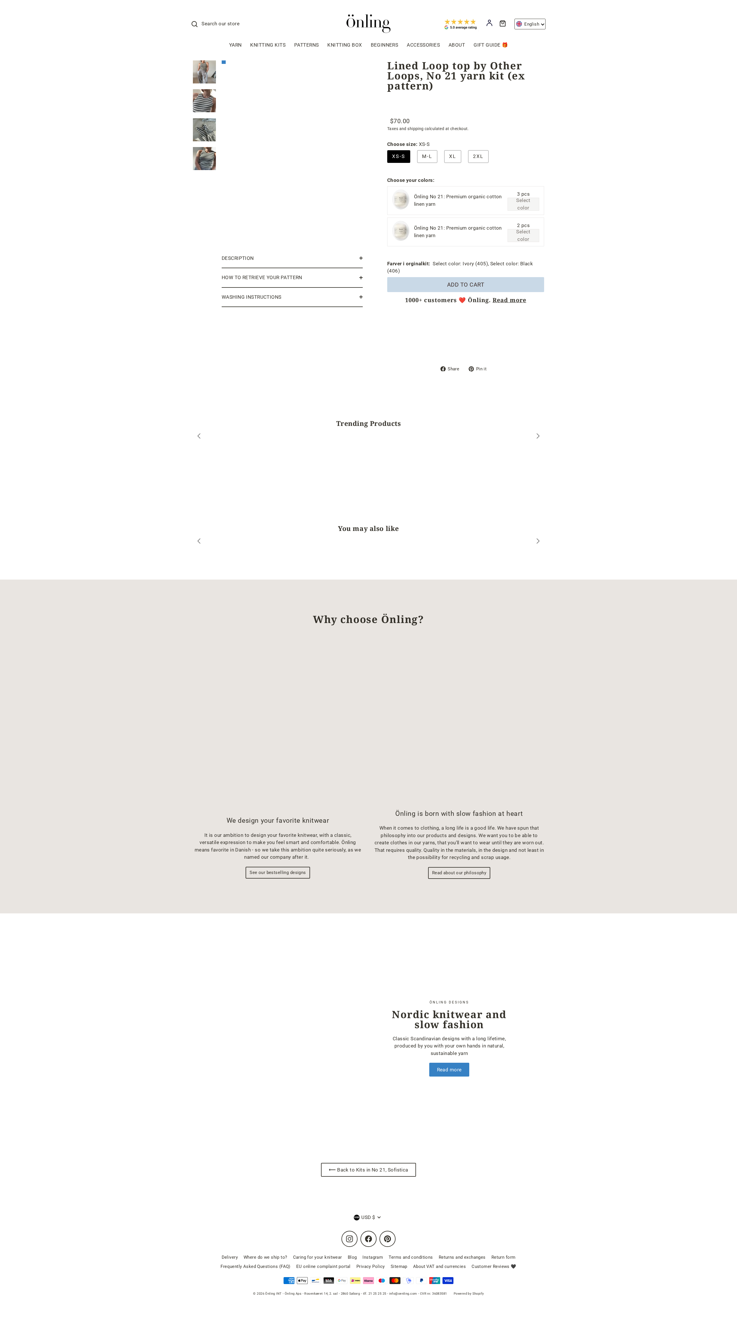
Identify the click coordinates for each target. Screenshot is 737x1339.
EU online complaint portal (323, 1266)
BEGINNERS (384, 45)
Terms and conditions (411, 1257)
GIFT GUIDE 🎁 (491, 45)
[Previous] (199, 437)
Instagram (372, 1257)
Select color (523, 204)
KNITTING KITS (268, 45)
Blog (352, 1257)
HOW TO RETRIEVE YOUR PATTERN (262, 277)
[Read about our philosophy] (459, 722)
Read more (509, 300)
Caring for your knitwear (317, 1257)
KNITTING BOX (344, 45)
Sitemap (399, 1266)
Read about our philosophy (459, 872)
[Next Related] (538, 542)
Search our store (221, 23)
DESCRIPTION (238, 258)
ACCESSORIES (423, 45)
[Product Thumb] (204, 71)
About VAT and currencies (439, 1266)
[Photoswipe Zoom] (292, 153)
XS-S (398, 156)
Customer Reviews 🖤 (494, 1266)
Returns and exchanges (462, 1257)
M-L (427, 156)
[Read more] (292, 1038)
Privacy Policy (370, 1266)
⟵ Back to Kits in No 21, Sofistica (368, 1170)
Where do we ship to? (265, 1257)
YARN (235, 45)
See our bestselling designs (278, 872)
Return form (503, 1257)
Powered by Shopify (469, 1294)
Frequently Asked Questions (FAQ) (255, 1266)
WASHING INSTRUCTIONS (252, 297)
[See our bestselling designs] (278, 725)
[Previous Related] (199, 542)
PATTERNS (306, 45)
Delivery (230, 1257)
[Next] (538, 437)
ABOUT (457, 45)
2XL (478, 156)
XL (452, 156)
